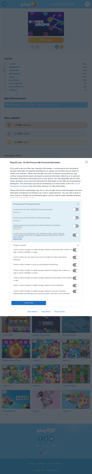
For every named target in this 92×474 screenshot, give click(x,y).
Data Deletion (32, 312)
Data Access (46, 312)
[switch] (76, 209)
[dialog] (46, 237)
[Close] (87, 162)
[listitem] (46, 204)
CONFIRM (28, 303)
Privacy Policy (59, 312)
